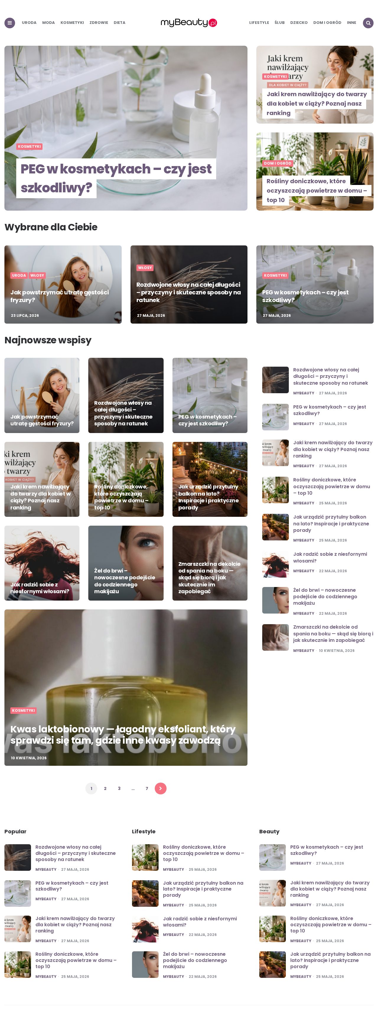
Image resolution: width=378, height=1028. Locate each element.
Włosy (37, 275)
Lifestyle (259, 22)
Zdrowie (98, 22)
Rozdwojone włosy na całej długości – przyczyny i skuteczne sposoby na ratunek (188, 292)
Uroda (29, 22)
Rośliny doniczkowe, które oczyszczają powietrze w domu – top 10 (317, 190)
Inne (351, 22)
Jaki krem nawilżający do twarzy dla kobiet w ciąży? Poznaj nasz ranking (317, 103)
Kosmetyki (72, 22)
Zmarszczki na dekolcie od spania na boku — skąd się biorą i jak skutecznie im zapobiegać (209, 577)
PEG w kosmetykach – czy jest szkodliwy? (116, 178)
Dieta (120, 22)
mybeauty (303, 393)
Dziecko (299, 22)
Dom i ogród (327, 22)
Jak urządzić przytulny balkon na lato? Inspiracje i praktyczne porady (208, 497)
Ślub (280, 22)
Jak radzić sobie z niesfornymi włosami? (39, 588)
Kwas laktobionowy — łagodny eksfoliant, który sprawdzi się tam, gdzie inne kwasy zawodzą (123, 734)
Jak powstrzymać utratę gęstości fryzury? (59, 296)
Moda (48, 22)
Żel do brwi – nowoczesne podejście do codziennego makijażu (124, 581)
